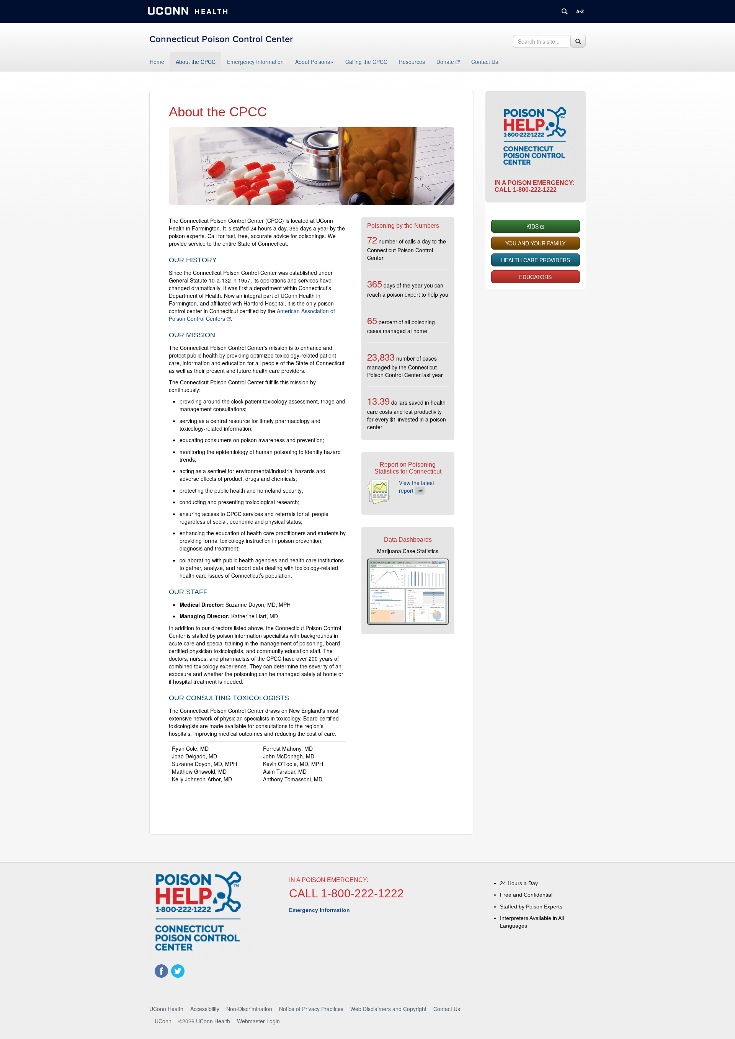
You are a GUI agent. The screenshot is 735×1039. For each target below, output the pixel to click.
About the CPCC (196, 61)
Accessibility (204, 1009)
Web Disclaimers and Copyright (388, 1009)
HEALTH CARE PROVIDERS (535, 260)
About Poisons (312, 61)
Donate (445, 61)
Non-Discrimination (249, 1009)
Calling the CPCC (366, 61)
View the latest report (416, 486)
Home (157, 61)
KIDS (532, 226)
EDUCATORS (535, 277)
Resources (412, 61)
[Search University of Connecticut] (565, 11)
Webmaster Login (258, 1021)
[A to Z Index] (580, 11)
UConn (163, 1021)
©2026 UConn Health (204, 1021)
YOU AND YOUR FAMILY (535, 243)
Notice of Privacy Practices (311, 1009)
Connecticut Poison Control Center (221, 39)
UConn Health (166, 1009)
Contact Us (484, 61)
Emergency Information (255, 61)
